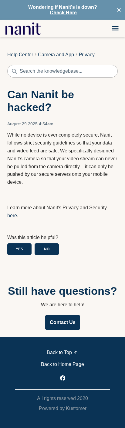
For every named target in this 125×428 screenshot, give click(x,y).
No (46, 249)
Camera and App (56, 54)
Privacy (87, 54)
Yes (19, 249)
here (12, 215)
